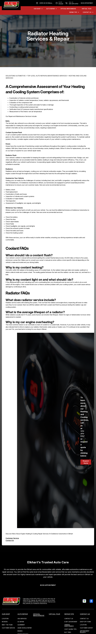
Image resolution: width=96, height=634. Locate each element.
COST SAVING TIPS (70, 629)
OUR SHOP (37, 8)
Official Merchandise (68, 8)
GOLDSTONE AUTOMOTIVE (16, 76)
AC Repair (21, 621)
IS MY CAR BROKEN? (70, 621)
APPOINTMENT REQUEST (84, 631)
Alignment (21, 625)
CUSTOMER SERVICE (8, 628)
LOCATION (5, 618)
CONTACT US (87, 12)
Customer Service (12, 538)
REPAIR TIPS (73, 12)
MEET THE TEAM (7, 625)
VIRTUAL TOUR (86, 8)
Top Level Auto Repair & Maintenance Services (47, 76)
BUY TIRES (67, 632)
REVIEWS (5, 621)
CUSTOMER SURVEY (86, 628)
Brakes (20, 631)
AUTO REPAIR (50, 8)
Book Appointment (87, 3)
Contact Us (10, 540)
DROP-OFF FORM (85, 621)
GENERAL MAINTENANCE (69, 625)
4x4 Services (22, 618)
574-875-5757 (82, 433)
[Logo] (11, 5)
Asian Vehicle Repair (25, 628)
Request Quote (86, 462)
